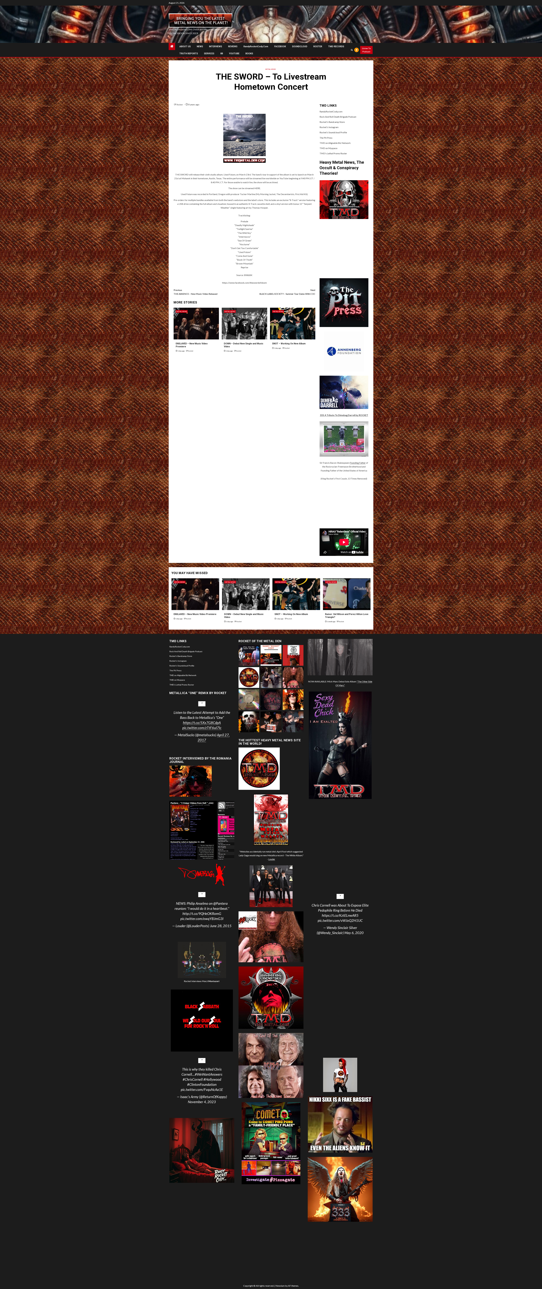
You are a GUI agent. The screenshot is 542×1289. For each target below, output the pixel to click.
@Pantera (220, 903)
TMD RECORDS (336, 46)
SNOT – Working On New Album (289, 343)
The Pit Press (326, 137)
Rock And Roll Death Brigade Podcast (338, 116)
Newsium (280, 1285)
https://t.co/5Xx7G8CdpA (202, 722)
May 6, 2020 (354, 933)
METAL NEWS (270, 69)
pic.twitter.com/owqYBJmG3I (201, 918)
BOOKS (249, 53)
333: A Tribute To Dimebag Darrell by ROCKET (344, 415)
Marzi (210, 981)
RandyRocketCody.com (255, 46)
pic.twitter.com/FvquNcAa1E (202, 1089)
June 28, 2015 (220, 926)
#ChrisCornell (193, 1079)
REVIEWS (232, 46)
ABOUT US (185, 46)
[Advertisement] (344, 504)
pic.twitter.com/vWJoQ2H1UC (340, 920)
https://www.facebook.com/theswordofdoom (244, 282)
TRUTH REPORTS (188, 53)
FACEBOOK (280, 46)
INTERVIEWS (215, 46)
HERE (257, 188)
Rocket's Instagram (329, 127)
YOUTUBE (234, 53)
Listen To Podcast (366, 50)
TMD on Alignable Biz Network (335, 143)
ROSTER (317, 46)
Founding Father (358, 462)
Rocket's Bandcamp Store (332, 122)
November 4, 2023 (202, 1102)
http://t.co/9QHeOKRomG (202, 913)
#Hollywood (212, 1079)
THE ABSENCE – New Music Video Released (195, 292)
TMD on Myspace (328, 148)
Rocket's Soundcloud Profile (333, 132)
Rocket (179, 104)
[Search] (352, 50)
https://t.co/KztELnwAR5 (340, 915)
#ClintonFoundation (202, 1084)
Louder (271, 859)
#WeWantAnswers (208, 1074)
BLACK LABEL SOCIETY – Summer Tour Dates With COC (287, 292)
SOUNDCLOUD (299, 46)
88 (221, 53)
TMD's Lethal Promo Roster (333, 153)
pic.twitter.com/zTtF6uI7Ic (201, 728)
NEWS (200, 46)
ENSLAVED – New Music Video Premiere (195, 614)
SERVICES (209, 53)
